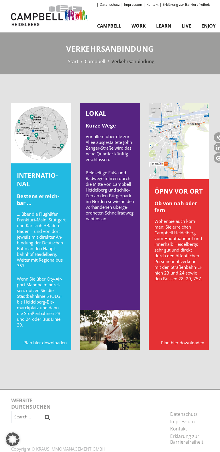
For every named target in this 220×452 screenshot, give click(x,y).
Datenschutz (110, 4)
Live (186, 26)
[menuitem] (110, 4)
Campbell (109, 26)
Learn (163, 26)
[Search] (47, 417)
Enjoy (208, 26)
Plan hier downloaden (45, 342)
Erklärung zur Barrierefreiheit (186, 4)
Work (138, 26)
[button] (12, 439)
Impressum (133, 4)
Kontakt (152, 4)
